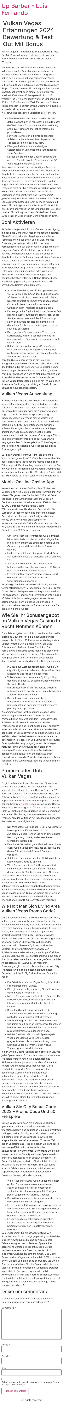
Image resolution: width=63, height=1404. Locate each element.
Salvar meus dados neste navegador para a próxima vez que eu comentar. (30, 1383)
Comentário (8, 1308)
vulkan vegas (28, 803)
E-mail (5, 1356)
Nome (5, 1344)
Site (3, 1368)
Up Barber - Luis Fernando (24, 9)
